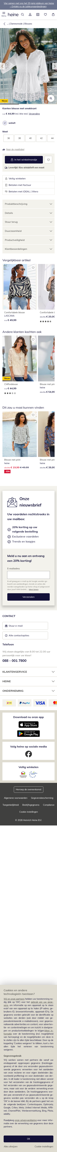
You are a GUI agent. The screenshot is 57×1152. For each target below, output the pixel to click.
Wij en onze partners (14, 999)
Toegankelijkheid (11, 805)
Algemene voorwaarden (15, 798)
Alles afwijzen (10, 1146)
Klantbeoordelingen (16, 248)
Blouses (28, 23)
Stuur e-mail (15, 626)
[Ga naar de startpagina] (13, 14)
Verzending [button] (34, 113)
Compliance (48, 805)
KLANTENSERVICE (14, 671)
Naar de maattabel (15, 149)
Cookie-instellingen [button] (28, 812)
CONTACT (8, 616)
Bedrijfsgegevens (30, 805)
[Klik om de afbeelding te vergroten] (51, 98)
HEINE (6, 681)
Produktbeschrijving (16, 203)
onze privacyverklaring (26, 1120)
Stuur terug (11, 221)
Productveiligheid (15, 239)
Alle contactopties (19, 635)
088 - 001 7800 (14, 661)
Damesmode (16, 23)
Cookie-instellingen (44, 1146)
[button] (4, 14)
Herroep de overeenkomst (28, 789)
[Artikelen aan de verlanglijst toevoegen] (48, 159)
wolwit (12, 123)
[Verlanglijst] (45, 14)
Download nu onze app (28, 717)
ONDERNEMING (12, 690)
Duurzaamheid (13, 230)
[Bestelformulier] (38, 14)
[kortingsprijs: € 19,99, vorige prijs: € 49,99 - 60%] (19, 434)
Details (9, 212)
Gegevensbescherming (42, 798)
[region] (28, 1068)
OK (28, 1138)
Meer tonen (33, 589)
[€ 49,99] (19, 287)
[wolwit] (4, 123)
